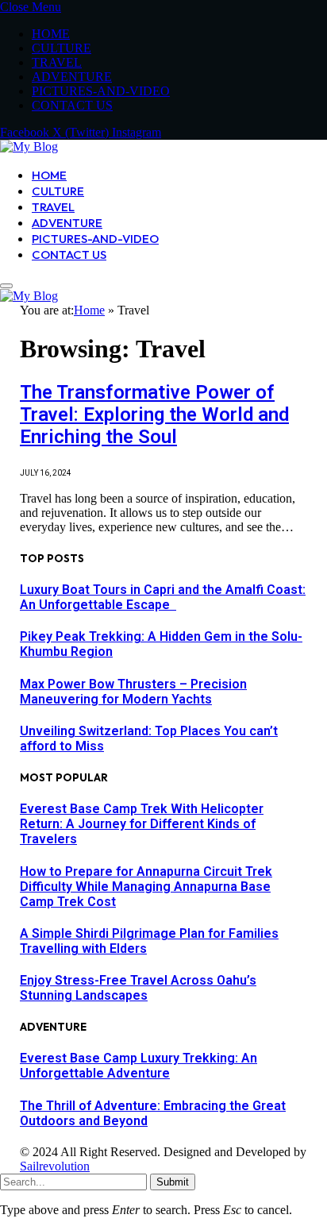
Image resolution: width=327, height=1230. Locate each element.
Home (89, 310)
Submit (172, 1182)
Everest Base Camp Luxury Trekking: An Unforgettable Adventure (138, 1066)
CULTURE (61, 48)
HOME (51, 33)
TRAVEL (57, 62)
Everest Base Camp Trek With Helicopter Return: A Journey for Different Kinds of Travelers (142, 823)
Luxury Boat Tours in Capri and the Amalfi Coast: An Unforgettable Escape (163, 597)
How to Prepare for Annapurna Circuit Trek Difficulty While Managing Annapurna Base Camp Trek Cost (146, 886)
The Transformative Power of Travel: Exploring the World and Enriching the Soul (154, 414)
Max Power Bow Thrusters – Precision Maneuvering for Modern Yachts (133, 692)
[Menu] (6, 285)
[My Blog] (29, 146)
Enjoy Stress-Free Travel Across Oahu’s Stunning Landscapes (138, 988)
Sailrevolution (55, 1166)
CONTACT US (72, 105)
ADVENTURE (72, 76)
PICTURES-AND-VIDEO (101, 91)
